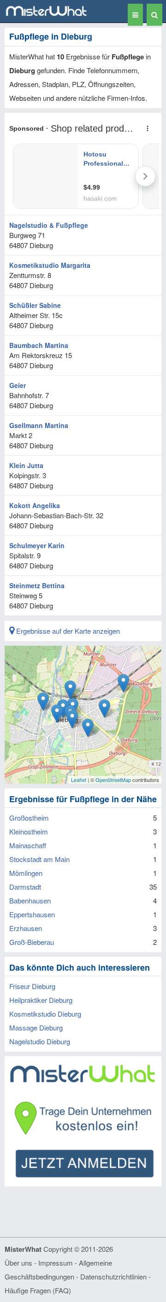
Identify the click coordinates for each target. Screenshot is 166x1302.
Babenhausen (30, 900)
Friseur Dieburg (32, 986)
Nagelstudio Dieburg (39, 1041)
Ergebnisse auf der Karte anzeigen (67, 631)
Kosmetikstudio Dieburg (45, 1013)
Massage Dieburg (36, 1027)
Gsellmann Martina (38, 425)
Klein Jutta (26, 465)
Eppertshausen (32, 914)
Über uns (18, 1262)
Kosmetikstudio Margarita (49, 265)
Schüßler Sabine (35, 305)
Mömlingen (25, 873)
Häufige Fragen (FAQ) (38, 1290)
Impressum (55, 1262)
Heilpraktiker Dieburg (40, 1000)
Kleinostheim (28, 831)
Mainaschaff (27, 845)
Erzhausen (25, 928)
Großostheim (29, 817)
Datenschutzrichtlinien (113, 1276)
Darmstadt (25, 886)
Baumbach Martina (38, 345)
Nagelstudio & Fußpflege (48, 225)
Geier (17, 385)
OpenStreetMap (113, 779)
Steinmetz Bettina (37, 585)
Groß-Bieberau (31, 942)
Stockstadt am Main (39, 859)
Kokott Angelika (34, 505)
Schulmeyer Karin (37, 545)
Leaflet (78, 779)
